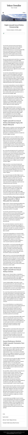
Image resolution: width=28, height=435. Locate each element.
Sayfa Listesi (5, 417)
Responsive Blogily (10, 433)
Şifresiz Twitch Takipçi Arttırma (9, 419)
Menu (24, 12)
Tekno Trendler (14, 5)
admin (20, 30)
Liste (4, 414)
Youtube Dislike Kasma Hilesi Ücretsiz (11, 422)
